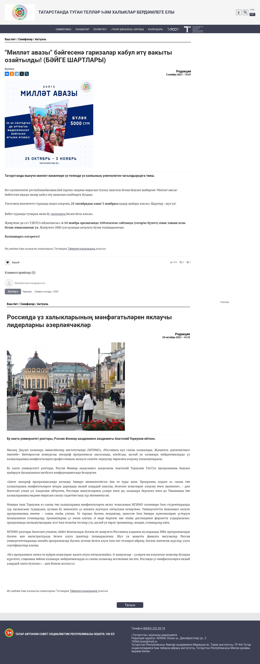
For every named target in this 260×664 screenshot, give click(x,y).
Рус (252, 10)
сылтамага (58, 214)
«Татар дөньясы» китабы (127, 29)
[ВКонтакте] (7, 74)
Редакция (183, 71)
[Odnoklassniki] (238, 12)
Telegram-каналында (82, 248)
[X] (22, 74)
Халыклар (82, 29)
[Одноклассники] (12, 74)
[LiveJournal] (27, 74)
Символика (63, 29)
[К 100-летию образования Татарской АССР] (173, 29)
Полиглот (100, 29)
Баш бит (10, 39)
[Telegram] (17, 74)
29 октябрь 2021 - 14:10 (176, 337)
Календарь (155, 29)
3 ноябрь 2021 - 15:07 (178, 74)
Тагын (130, 605)
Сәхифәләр (25, 39)
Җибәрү (13, 291)
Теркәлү (27, 291)
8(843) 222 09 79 (154, 628)
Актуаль (40, 39)
